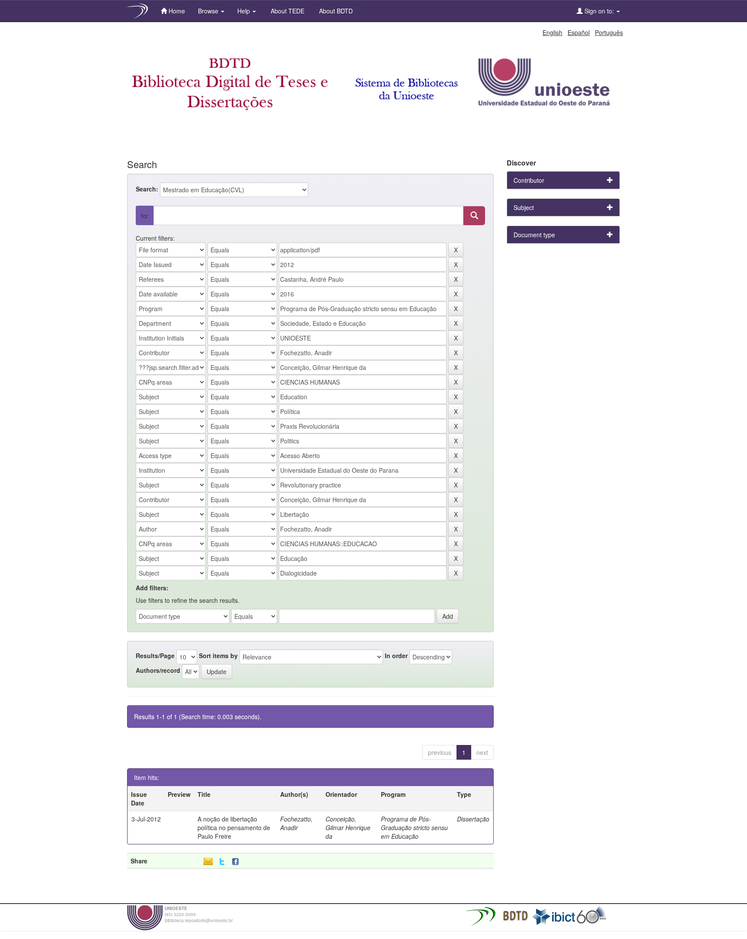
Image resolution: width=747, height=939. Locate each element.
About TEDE (286, 10)
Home (176, 10)
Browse (209, 10)
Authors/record (158, 670)
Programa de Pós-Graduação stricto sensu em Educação (414, 827)
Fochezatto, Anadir (296, 823)
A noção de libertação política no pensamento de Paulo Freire (234, 827)
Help (244, 10)
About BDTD (335, 10)
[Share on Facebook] (237, 861)
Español (579, 32)
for (144, 215)
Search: (147, 189)
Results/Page (155, 655)
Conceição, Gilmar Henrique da (348, 827)
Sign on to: (599, 10)
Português (609, 32)
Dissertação (473, 819)
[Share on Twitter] (222, 861)
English (552, 32)
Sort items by (218, 655)
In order (396, 655)
